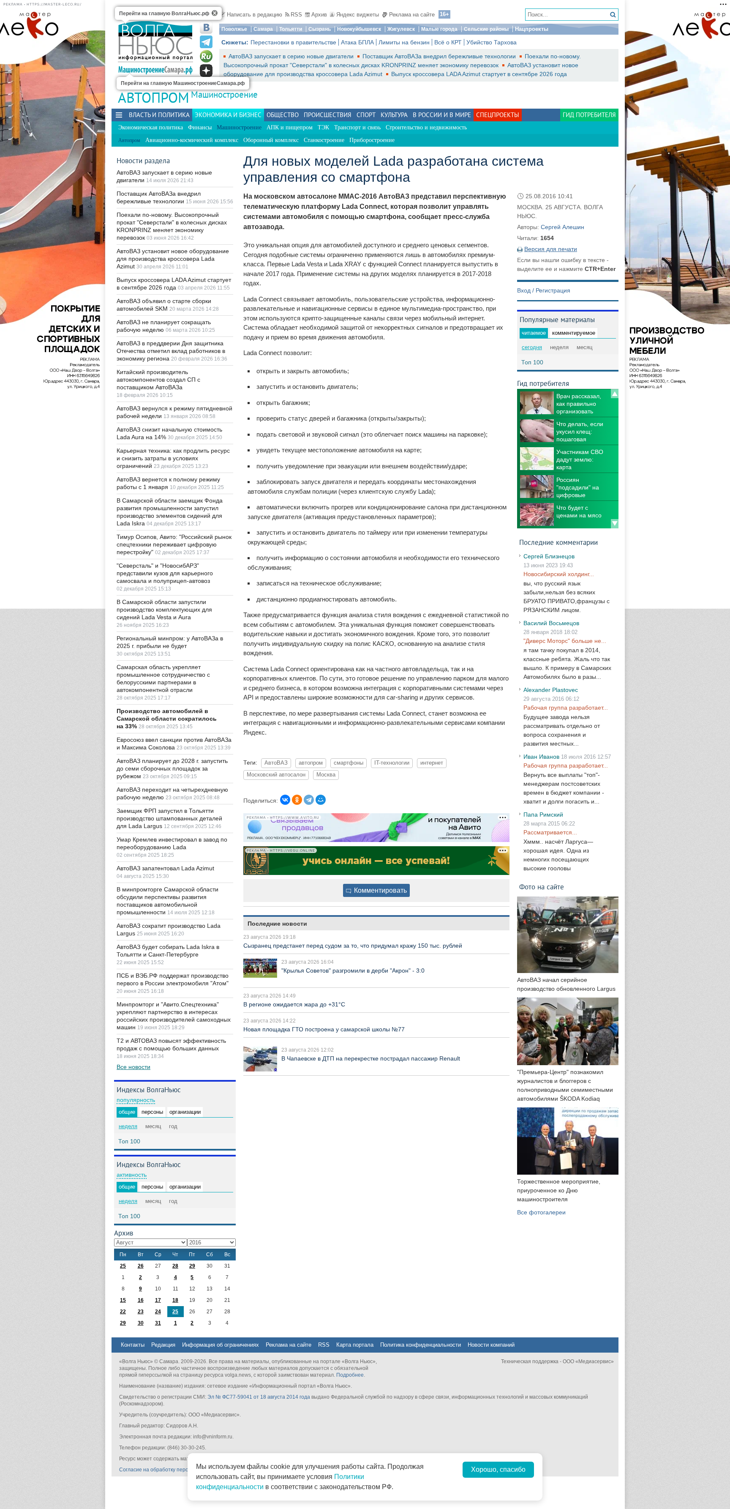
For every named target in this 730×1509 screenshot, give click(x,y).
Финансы (200, 127)
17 (158, 1300)
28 (175, 1266)
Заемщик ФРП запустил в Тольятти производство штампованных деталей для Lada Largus (169, 818)
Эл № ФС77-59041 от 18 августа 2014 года (258, 1397)
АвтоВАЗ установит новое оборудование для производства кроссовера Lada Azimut (173, 259)
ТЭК (323, 127)
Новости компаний (491, 1345)
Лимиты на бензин (404, 42)
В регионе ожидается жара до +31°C (294, 1004)
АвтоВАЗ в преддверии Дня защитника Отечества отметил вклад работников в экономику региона (171, 351)
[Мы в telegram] (206, 42)
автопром (311, 763)
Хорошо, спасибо (498, 1469)
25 (123, 1266)
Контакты (132, 1345)
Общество (283, 115)
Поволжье (234, 29)
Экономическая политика (150, 127)
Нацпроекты (531, 29)
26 (141, 1266)
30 (141, 1323)
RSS (296, 14)
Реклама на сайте (412, 14)
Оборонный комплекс (271, 140)
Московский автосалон (276, 775)
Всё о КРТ (448, 42)
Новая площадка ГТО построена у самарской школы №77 (324, 1029)
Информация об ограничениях (220, 1345)
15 (123, 1300)
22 (123, 1312)
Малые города (439, 29)
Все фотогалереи (541, 1212)
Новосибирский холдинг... (558, 574)
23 (141, 1312)
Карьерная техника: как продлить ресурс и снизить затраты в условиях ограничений (173, 458)
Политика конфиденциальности (420, 1345)
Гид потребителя (589, 115)
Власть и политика (159, 115)
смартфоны (348, 763)
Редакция (163, 1345)
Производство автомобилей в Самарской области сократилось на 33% (167, 719)
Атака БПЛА (357, 42)
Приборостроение (372, 140)
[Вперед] (614, 523)
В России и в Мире (442, 115)
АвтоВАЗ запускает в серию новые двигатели (292, 56)
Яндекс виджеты (357, 14)
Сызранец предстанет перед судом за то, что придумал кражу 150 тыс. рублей (352, 945)
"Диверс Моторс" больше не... (564, 640)
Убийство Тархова (491, 42)
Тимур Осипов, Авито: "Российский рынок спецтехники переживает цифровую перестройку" (174, 544)
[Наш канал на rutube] (206, 56)
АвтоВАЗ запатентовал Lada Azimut (165, 868)
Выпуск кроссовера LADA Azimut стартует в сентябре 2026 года (479, 74)
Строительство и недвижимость (426, 127)
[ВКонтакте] (285, 800)
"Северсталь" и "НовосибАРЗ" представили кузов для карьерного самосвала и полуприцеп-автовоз (165, 573)
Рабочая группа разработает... (565, 707)
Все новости (133, 1066)
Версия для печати (550, 249)
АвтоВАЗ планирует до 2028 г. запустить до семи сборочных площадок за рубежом (172, 768)
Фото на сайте (541, 886)
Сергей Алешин (562, 227)
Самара (263, 29)
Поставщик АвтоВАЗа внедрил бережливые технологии (440, 56)
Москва (325, 775)
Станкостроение (324, 140)
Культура (394, 115)
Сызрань (319, 29)
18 (175, 1300)
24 (158, 1312)
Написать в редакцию (254, 14)
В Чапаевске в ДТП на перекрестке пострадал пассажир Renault (370, 1058)
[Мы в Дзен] (206, 70)
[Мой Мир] (321, 800)
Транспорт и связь (357, 127)
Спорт (366, 115)
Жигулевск (401, 29)
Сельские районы (486, 29)
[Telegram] (309, 800)
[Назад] (614, 393)
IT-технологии (391, 763)
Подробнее (350, 1375)
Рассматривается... (550, 832)
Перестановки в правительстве (293, 42)
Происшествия (327, 115)
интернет (431, 763)
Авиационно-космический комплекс (191, 140)
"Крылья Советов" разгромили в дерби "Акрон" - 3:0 (353, 970)
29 (192, 1266)
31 (158, 1323)
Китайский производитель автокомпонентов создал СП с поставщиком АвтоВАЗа (158, 380)
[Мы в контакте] (206, 27)
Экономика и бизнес (228, 115)
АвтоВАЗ (276, 763)
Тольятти (290, 29)
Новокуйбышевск (359, 29)
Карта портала (354, 1345)
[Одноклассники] (297, 800)
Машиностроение (224, 94)
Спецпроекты (497, 115)
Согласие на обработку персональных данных (175, 1470)
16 (141, 1300)
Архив (319, 14)
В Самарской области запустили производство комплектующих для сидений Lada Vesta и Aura (164, 610)
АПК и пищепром (290, 127)
